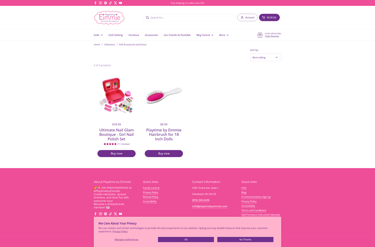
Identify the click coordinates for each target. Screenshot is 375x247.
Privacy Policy (120, 231)
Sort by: (254, 50)
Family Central (151, 188)
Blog (243, 192)
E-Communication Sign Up (256, 196)
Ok (186, 239)
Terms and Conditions (253, 210)
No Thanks (245, 239)
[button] (269, 17)
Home (97, 44)
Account (249, 17)
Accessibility (150, 201)
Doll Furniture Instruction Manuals (260, 214)
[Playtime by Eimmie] (109, 17)
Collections (109, 44)
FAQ (243, 188)
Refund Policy (150, 196)
